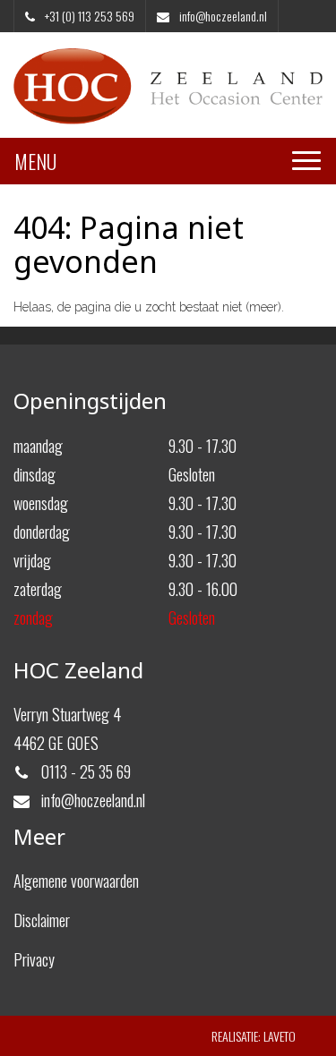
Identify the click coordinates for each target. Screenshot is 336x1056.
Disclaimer (41, 920)
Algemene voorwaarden (76, 880)
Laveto (279, 1035)
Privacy (34, 959)
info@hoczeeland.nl (222, 15)
